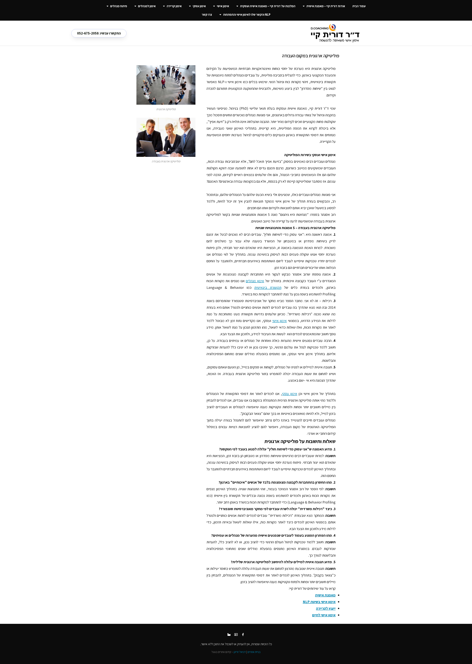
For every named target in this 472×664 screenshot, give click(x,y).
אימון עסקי (199, 6)
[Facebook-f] (243, 634)
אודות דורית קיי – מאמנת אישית (325, 6)
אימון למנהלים (147, 6)
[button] (98, 33)
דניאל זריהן (240, 652)
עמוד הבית (359, 6)
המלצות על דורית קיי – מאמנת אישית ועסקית (267, 6)
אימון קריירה (174, 6)
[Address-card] (236, 634)
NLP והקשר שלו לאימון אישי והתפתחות (246, 15)
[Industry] (229, 634)
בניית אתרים (254, 652)
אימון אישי (223, 6)
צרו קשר (207, 15)
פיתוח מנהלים (118, 6)
